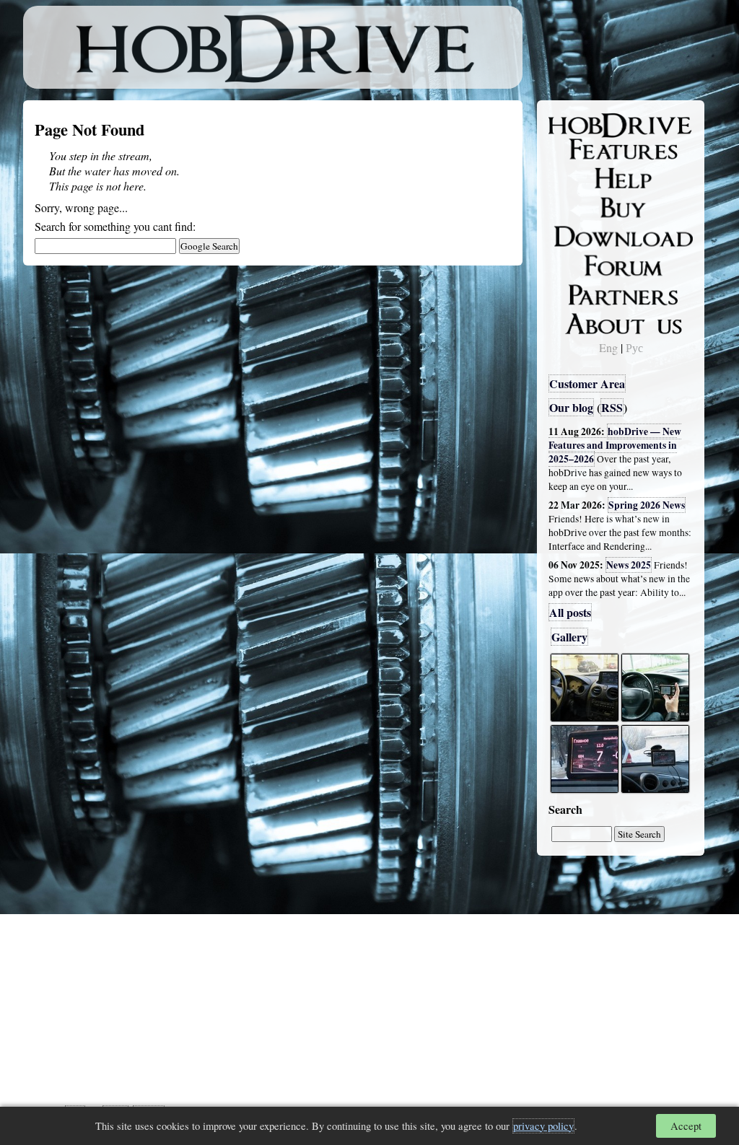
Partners (578, 292)
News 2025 (628, 565)
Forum (574, 263)
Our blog (571, 407)
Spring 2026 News (646, 505)
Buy (568, 206)
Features (579, 149)
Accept (685, 1126)
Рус (634, 347)
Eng (608, 347)
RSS (612, 407)
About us (580, 321)
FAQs (572, 177)
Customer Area (587, 383)
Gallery (569, 636)
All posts (570, 612)
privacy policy (543, 1126)
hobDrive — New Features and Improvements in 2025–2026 (614, 445)
